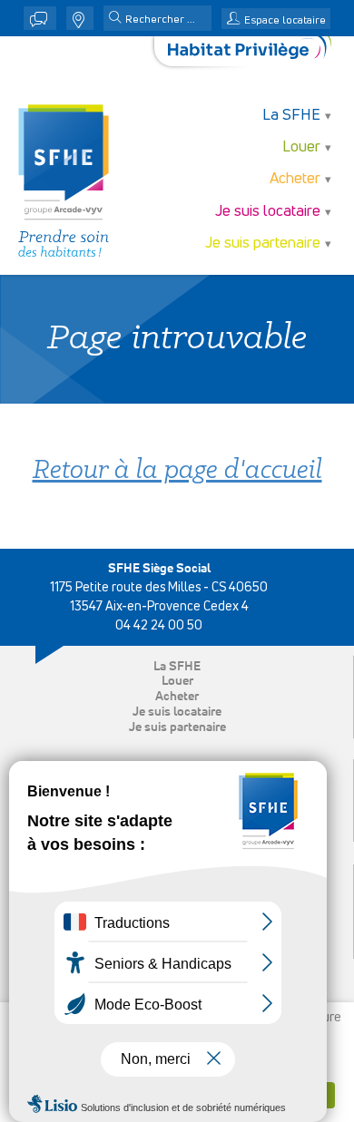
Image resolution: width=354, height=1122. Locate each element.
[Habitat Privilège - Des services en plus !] (249, 51)
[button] (115, 19)
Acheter (177, 696)
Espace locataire (285, 20)
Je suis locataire (177, 712)
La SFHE (177, 666)
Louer (177, 681)
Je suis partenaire (177, 727)
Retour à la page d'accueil (177, 471)
